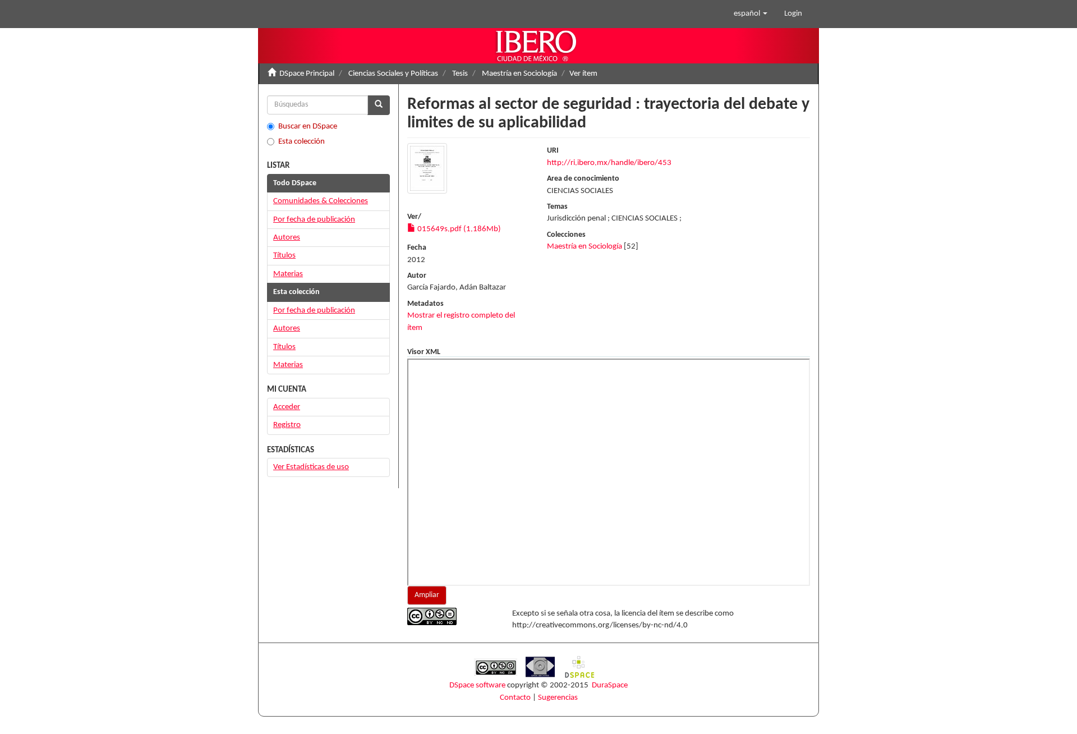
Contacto (515, 698)
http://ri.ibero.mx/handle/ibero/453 (609, 163)
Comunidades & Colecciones (320, 201)
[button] (750, 14)
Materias (288, 274)
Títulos (284, 255)
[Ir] (378, 105)
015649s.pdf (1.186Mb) (458, 229)
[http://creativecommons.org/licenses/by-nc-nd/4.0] (451, 616)
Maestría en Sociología (519, 74)
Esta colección (301, 141)
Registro (287, 425)
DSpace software (477, 685)
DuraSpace (610, 685)
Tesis (460, 74)
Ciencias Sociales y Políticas (393, 74)
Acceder (286, 407)
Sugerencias (558, 698)
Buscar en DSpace (307, 126)
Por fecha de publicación (314, 219)
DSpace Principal (306, 74)
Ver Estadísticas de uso (311, 467)
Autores (286, 237)
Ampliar (427, 595)
